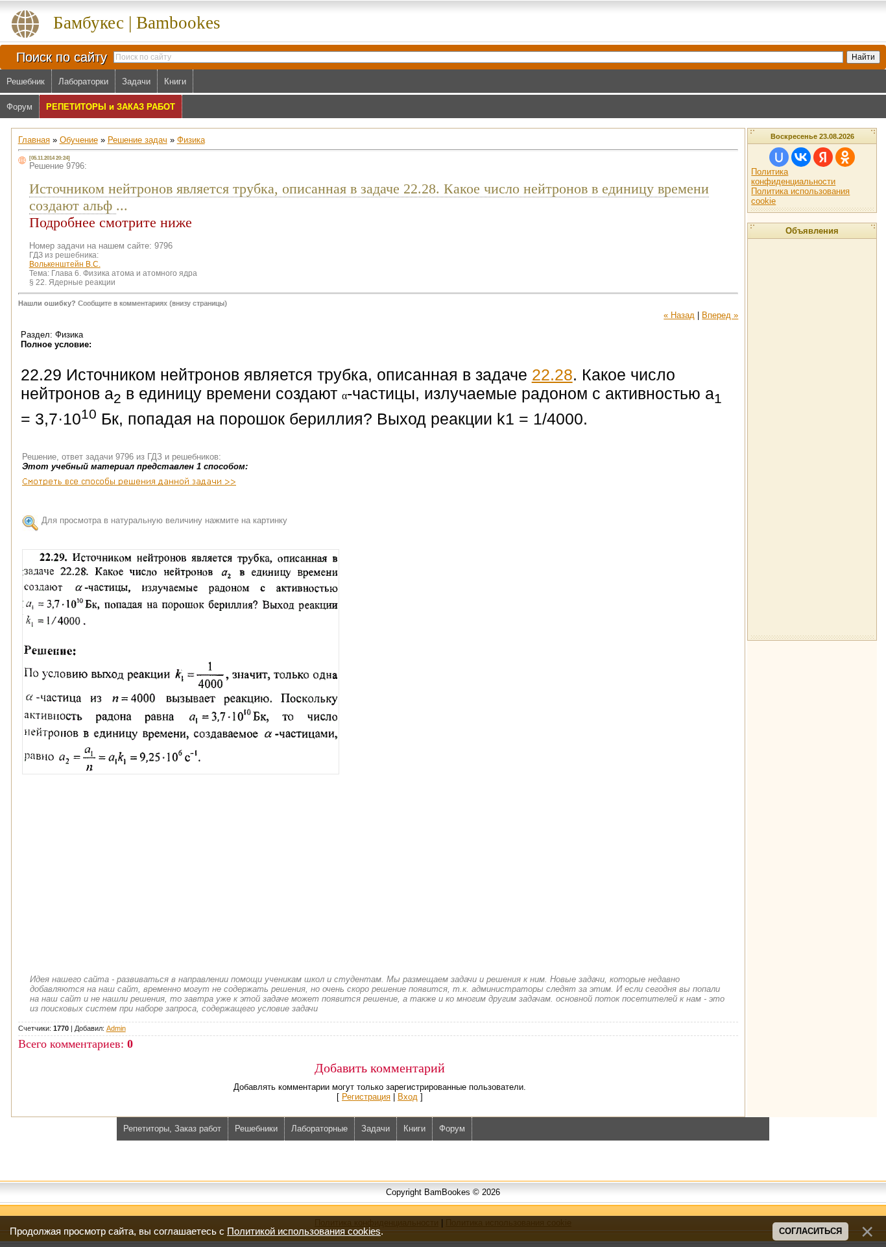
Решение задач (137, 140)
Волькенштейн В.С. (65, 264)
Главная (34, 140)
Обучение (79, 140)
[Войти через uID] (779, 157)
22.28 (552, 374)
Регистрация (366, 1097)
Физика (191, 140)
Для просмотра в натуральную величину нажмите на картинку (164, 520)
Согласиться (810, 1231)
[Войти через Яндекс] (823, 157)
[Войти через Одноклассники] (845, 157)
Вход (408, 1097)
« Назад (679, 315)
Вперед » (720, 315)
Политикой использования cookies (304, 1231)
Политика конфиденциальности (793, 176)
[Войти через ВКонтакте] (801, 157)
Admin (116, 1028)
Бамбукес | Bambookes (137, 22)
